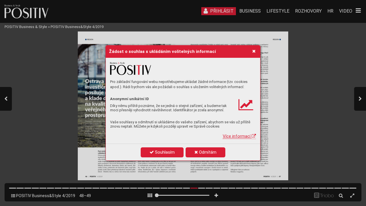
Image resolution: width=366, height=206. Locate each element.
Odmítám (207, 152)
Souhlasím (164, 152)
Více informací (237, 136)
